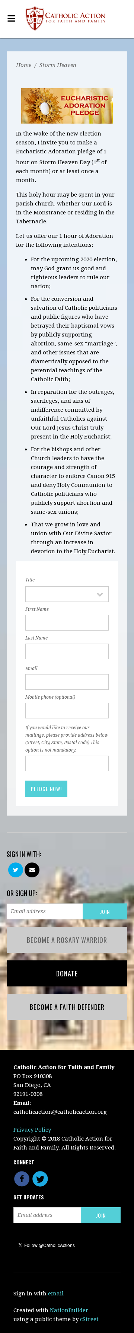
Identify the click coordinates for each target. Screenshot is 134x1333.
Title (30, 580)
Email (31, 668)
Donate (67, 973)
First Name (37, 609)
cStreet (89, 1319)
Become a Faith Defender (67, 1007)
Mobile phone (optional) (50, 697)
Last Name (36, 638)
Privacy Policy (32, 1129)
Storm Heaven (57, 65)
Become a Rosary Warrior (67, 940)
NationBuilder (69, 1310)
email (56, 1293)
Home (23, 65)
